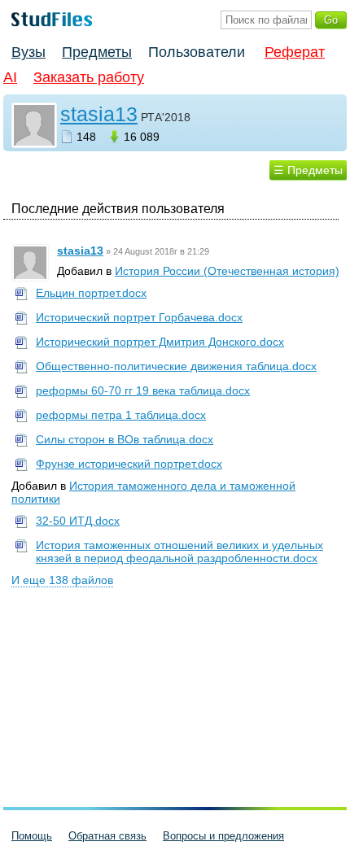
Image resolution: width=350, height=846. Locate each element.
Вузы (28, 52)
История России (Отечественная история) (227, 270)
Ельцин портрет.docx (91, 292)
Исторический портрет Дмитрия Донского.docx (160, 341)
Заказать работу (88, 77)
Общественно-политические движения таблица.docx (176, 366)
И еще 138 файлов (62, 580)
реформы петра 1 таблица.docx (121, 414)
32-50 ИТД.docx (78, 520)
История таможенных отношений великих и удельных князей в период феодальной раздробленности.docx (179, 552)
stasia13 (99, 113)
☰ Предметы (308, 170)
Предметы (97, 52)
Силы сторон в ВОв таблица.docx (124, 439)
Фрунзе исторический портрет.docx (129, 463)
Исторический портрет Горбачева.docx (139, 317)
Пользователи (196, 52)
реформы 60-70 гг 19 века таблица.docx (143, 390)
